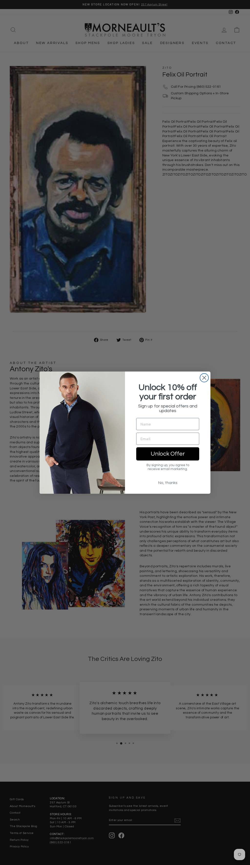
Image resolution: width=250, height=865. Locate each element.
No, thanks (167, 483)
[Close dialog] (204, 377)
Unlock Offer (168, 454)
